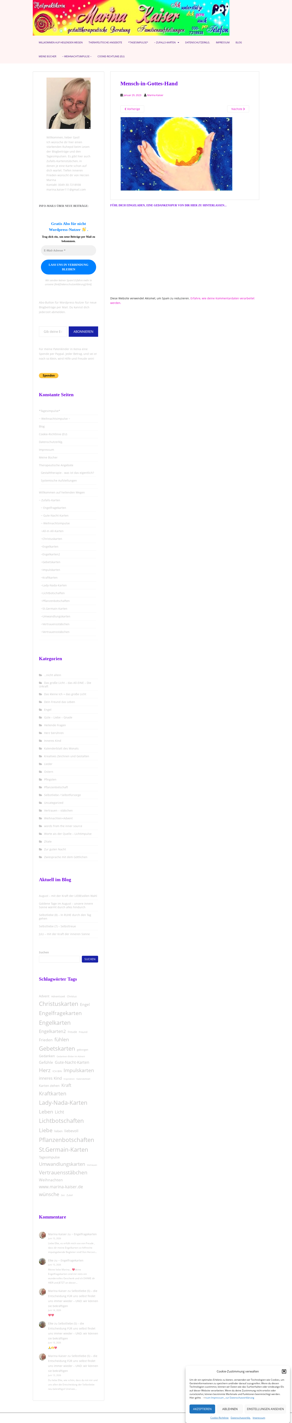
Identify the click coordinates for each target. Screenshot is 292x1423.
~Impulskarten (50, 570)
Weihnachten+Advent (58, 818)
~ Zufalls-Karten (165, 42)
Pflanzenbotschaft (56, 787)
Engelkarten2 (52, 1031)
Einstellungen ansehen (265, 1409)
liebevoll (71, 1130)
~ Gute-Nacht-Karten (55, 515)
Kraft (66, 1085)
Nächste (237, 109)
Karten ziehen (49, 1085)
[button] (284, 1371)
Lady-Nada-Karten (63, 1102)
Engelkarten (55, 1023)
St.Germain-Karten (63, 1149)
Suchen (44, 952)
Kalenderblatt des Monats (61, 748)
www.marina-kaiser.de (61, 1186)
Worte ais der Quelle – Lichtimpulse (68, 834)
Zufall (70, 1195)
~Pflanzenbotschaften (55, 601)
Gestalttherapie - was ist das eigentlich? (67, 473)
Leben (46, 1111)
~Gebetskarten (50, 562)
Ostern (48, 772)
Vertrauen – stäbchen (58, 810)
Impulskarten (79, 1070)
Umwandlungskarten (62, 1164)
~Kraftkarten (49, 577)
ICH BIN (57, 1071)
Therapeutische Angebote (105, 42)
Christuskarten (58, 1003)
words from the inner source (63, 826)
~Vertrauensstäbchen (55, 624)
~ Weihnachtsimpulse (55, 523)
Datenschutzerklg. (241, 1417)
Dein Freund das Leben (59, 702)
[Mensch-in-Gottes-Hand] (176, 154)
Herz (45, 1070)
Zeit (63, 1195)
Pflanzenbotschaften (66, 1140)
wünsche (49, 1194)
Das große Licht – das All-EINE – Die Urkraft (65, 684)
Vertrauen (92, 1164)
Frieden (46, 1039)
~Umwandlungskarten (55, 616)
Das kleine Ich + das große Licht (65, 694)
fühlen (61, 1039)
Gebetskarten (57, 1048)
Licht (59, 1112)
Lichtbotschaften (61, 1120)
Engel (47, 710)
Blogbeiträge (60, 151)
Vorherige (133, 109)
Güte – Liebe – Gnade (58, 717)
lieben (58, 1131)
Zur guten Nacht (55, 849)
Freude (72, 1032)
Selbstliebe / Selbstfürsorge (62, 795)
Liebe (45, 1130)
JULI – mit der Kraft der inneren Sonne (64, 934)
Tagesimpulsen (56, 156)
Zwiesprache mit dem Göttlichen (65, 857)
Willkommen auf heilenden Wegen (61, 42)
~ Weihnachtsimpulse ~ (77, 56)
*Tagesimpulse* (138, 42)
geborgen (82, 1049)
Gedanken (47, 1056)
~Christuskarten (51, 539)
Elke (50, 1260)
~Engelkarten (49, 546)
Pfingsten (50, 779)
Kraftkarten (52, 1093)
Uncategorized (53, 803)
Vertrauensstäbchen (63, 1172)
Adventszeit (58, 996)
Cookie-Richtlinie (219, 1417)
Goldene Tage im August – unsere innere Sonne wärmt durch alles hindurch (66, 905)
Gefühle (46, 1062)
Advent (44, 996)
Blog (239, 42)
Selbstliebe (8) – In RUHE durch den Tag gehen (65, 916)
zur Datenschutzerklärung (239, 1397)
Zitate (48, 841)
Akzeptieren (202, 1409)
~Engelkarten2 (50, 554)
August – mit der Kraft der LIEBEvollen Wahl (68, 896)
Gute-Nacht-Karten (72, 1062)
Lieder (48, 764)
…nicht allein (52, 675)
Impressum (259, 1417)
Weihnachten (51, 1180)
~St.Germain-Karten (54, 608)
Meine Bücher (47, 56)
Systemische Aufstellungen (59, 480)
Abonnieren (83, 331)
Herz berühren (54, 733)
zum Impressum (215, 1397)
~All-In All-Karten (52, 531)
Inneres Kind (52, 741)
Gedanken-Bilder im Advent (71, 1056)
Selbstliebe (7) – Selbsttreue (57, 926)
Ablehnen (230, 1409)
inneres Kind (50, 1078)
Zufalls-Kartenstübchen (62, 161)
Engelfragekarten (60, 1013)
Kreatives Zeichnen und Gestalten (66, 756)
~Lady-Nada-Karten (54, 585)
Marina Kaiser (155, 95)
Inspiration (69, 1078)
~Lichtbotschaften (53, 593)
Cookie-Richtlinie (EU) (111, 56)
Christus (72, 996)
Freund (83, 1032)
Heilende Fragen (55, 725)
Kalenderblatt (83, 1078)
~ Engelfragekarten (53, 508)
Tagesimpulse (49, 1157)
